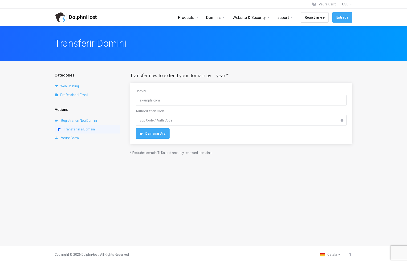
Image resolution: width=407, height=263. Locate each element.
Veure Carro (69, 138)
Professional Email (74, 95)
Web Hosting (69, 86)
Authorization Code (150, 111)
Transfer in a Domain (78, 129)
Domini (141, 91)
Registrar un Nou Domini (78, 120)
